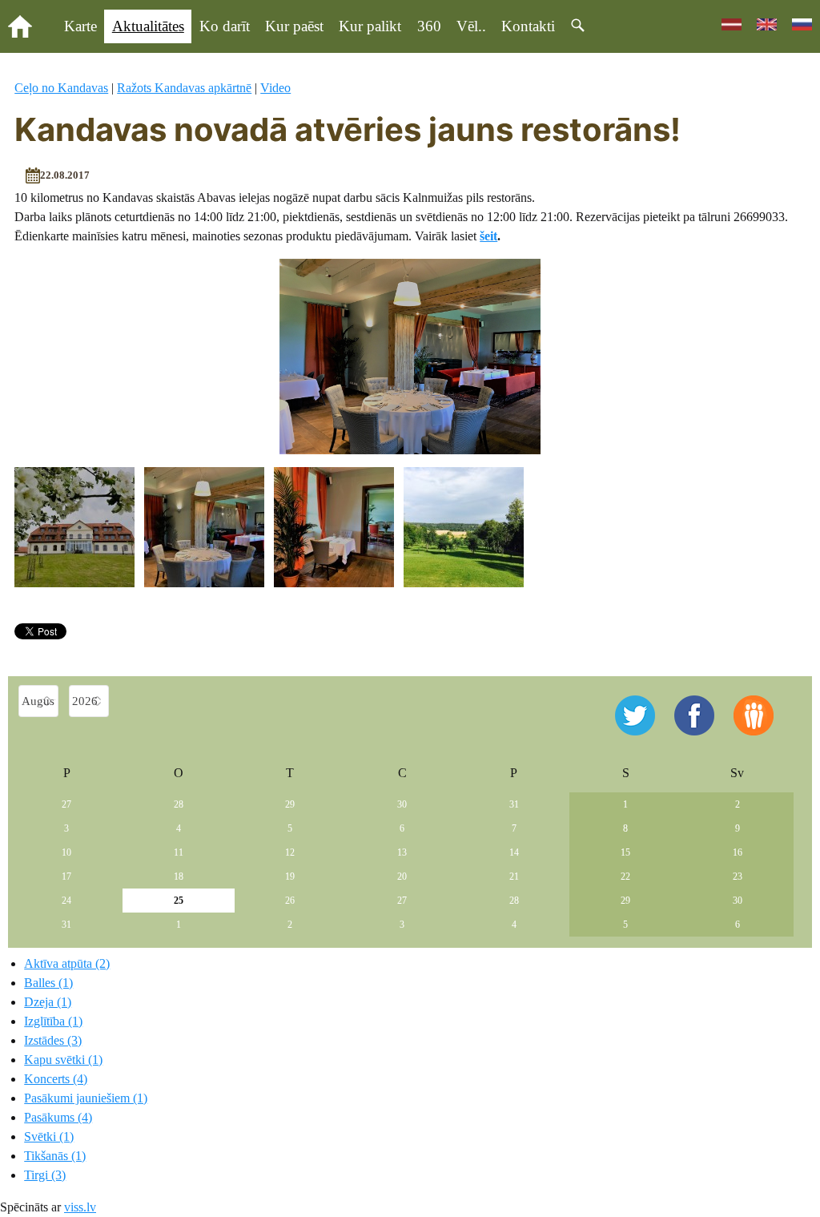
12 (290, 852)
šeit (488, 236)
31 (514, 804)
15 (625, 852)
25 (178, 900)
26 (290, 900)
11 (178, 852)
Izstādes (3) (53, 1040)
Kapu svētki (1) (63, 1059)
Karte (80, 26)
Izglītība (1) (53, 1021)
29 (290, 804)
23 (737, 876)
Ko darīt (224, 26)
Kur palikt (370, 26)
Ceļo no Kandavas (61, 88)
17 (66, 876)
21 (514, 876)
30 (402, 804)
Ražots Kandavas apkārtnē (184, 88)
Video (275, 88)
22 (625, 876)
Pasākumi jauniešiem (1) (85, 1098)
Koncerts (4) (55, 1079)
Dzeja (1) (47, 1002)
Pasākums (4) (58, 1117)
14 (514, 852)
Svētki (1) (49, 1136)
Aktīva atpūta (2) (67, 963)
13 (402, 852)
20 (402, 876)
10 (66, 852)
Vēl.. (471, 26)
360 (429, 26)
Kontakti (528, 26)
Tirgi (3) (45, 1175)
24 (66, 900)
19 (290, 876)
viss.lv (80, 1207)
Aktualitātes (148, 26)
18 (178, 876)
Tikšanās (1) (55, 1156)
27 (66, 804)
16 (737, 852)
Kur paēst (294, 26)
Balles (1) (48, 982)
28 (178, 804)
